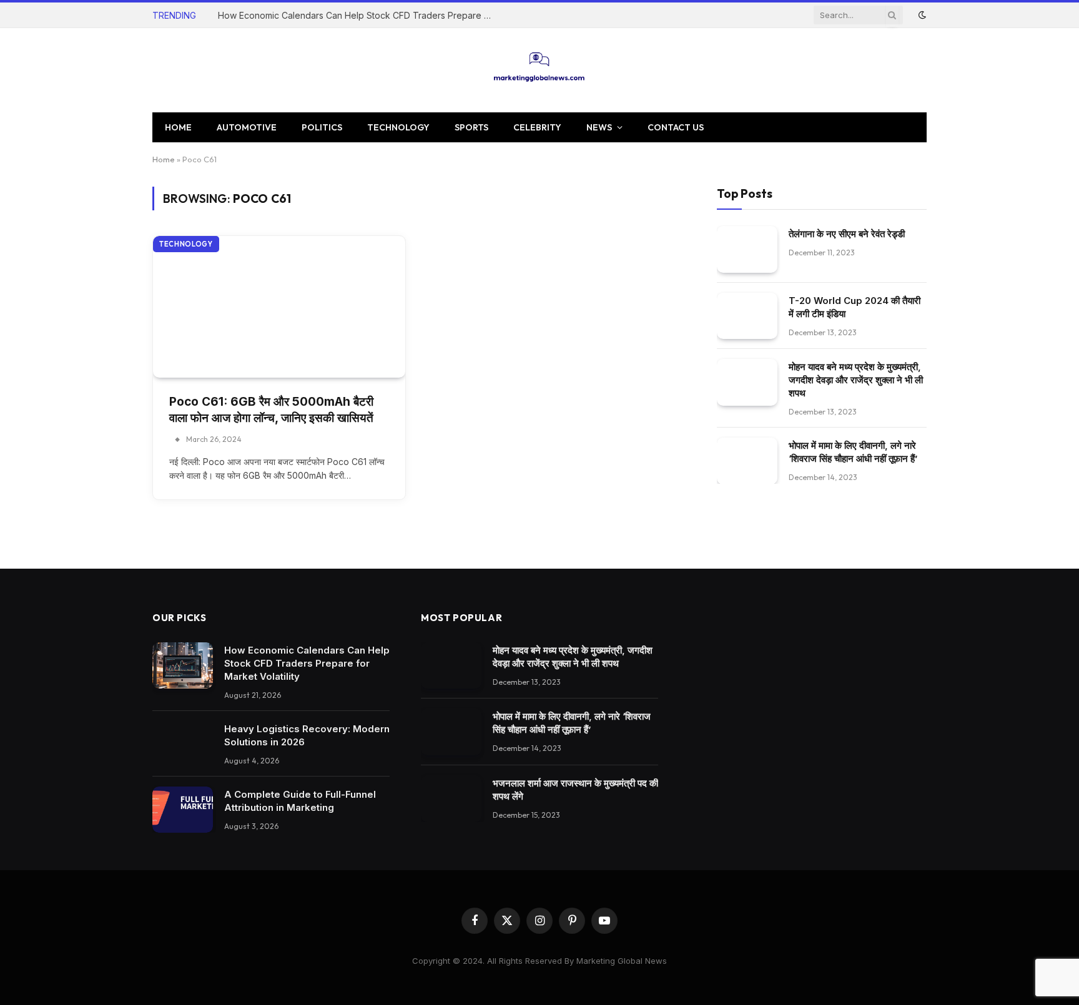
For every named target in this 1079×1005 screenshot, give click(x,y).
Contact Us (676, 127)
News (599, 127)
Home (178, 127)
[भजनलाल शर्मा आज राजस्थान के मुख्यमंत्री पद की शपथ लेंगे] (451, 798)
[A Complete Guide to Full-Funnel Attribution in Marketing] (182, 810)
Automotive (247, 127)
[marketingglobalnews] (539, 70)
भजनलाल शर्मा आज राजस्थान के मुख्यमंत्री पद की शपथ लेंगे (575, 789)
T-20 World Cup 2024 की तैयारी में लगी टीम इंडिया (854, 306)
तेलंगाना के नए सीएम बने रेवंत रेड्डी (847, 233)
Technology (398, 127)
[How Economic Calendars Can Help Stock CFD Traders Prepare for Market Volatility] (182, 665)
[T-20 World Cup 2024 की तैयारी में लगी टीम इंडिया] (747, 315)
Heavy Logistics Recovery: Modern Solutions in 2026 (307, 735)
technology (186, 244)
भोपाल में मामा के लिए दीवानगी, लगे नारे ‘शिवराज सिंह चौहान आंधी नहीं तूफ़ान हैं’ (853, 451)
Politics (322, 127)
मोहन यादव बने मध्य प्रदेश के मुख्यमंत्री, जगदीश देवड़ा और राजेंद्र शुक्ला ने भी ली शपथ (856, 380)
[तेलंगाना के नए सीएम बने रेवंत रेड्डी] (747, 248)
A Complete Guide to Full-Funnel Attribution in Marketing (300, 800)
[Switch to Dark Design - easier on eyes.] (921, 15)
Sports (471, 127)
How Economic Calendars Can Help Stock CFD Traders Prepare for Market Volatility (358, 15)
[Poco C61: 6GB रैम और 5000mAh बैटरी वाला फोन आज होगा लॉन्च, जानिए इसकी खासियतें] (279, 307)
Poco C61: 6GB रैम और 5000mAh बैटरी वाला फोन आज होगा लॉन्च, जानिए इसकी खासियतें (271, 410)
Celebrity (537, 127)
